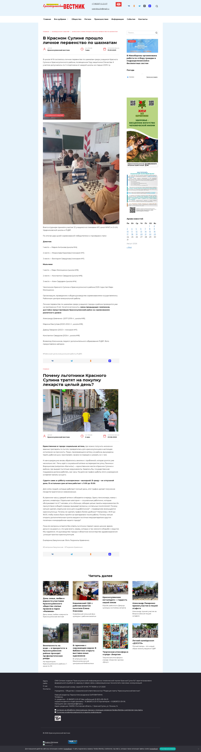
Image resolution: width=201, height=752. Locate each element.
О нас (45, 686)
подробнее (68, 749)
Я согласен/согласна (167, 749)
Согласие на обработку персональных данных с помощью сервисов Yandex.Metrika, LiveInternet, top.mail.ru (99, 710)
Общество (76, 19)
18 (132, 234)
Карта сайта (45, 682)
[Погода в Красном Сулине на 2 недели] (152, 77)
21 (145, 234)
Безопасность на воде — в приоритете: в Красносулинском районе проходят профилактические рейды (55, 652)
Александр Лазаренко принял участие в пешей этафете (145, 605)
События (131, 19)
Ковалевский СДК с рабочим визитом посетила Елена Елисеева (83, 607)
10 (128, 232)
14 (145, 232)
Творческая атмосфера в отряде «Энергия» (115, 653)
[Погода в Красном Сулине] (142, 75)
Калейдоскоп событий (54, 115)
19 (136, 234)
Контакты (143, 19)
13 (141, 232)
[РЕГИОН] (142, 51)
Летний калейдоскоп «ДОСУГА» (143, 641)
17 (127, 234)
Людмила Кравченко (74, 547)
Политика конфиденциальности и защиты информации (78, 712)
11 (132, 232)
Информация (117, 19)
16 (154, 232)
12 (136, 232)
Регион (87, 19)
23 (155, 234)
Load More (81, 565)
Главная (47, 19)
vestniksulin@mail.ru (100, 9)
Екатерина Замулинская (53, 547)
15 (150, 232)
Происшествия (101, 19)
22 (150, 234)
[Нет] (198, 749)
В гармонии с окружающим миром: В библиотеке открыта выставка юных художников (84, 650)
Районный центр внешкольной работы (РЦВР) (63, 354)
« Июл (129, 247)
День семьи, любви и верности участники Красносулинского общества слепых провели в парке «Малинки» (53, 604)
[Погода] (130, 77)
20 (141, 234)
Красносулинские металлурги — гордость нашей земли (115, 599)
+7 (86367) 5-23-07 (99, 4)
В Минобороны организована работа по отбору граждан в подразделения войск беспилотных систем (142, 59)
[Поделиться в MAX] (109, 360)
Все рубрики (60, 19)
